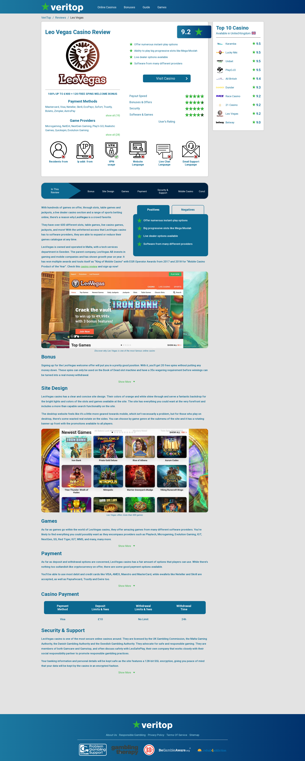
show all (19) (113, 115)
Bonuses (129, 7)
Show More (124, 381)
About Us (111, 735)
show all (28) (113, 134)
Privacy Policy (156, 735)
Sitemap (194, 735)
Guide (146, 7)
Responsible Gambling (132, 735)
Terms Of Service (176, 735)
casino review (89, 266)
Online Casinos (107, 7)
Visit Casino (165, 78)
